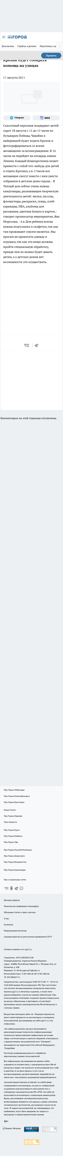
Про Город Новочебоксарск (17, 796)
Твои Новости (10, 822)
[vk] (27, 345)
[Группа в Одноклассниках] (11, 888)
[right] (59, 46)
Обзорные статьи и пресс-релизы (20, 912)
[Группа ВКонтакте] (6, 888)
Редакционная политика (15, 930)
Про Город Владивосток (15, 862)
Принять (51, 55)
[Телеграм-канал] (17, 117)
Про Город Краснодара (15, 870)
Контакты (8, 924)
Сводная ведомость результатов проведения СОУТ (28, 936)
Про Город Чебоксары (14, 790)
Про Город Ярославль (14, 802)
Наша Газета (10, 810)
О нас (6, 918)
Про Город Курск (12, 830)
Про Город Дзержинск (14, 856)
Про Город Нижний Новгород (18, 850)
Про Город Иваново (13, 816)
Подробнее (9, 1048)
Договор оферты (12, 900)
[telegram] (37, 345)
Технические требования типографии (21, 906)
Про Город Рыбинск (13, 836)
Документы (8, 46)
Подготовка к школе (50, 46)
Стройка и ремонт (26, 46)
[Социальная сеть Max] (46, 117)
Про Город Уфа (11, 842)
